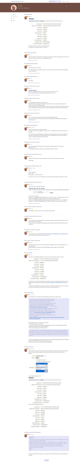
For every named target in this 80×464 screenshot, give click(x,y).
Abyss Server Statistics (28, 14)
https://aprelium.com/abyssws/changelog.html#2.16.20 (44, 312)
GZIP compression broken (29, 292)
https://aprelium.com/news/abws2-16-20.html (38, 307)
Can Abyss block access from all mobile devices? (33, 432)
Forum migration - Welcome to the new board (32, 229)
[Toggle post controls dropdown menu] (68, 49)
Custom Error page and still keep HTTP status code (33, 154)
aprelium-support (33, 90)
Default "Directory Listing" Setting (30, 52)
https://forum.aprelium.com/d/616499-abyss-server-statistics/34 (55, 233)
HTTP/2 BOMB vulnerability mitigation (31, 63)
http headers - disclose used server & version (32, 86)
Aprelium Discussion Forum (17, 1)
